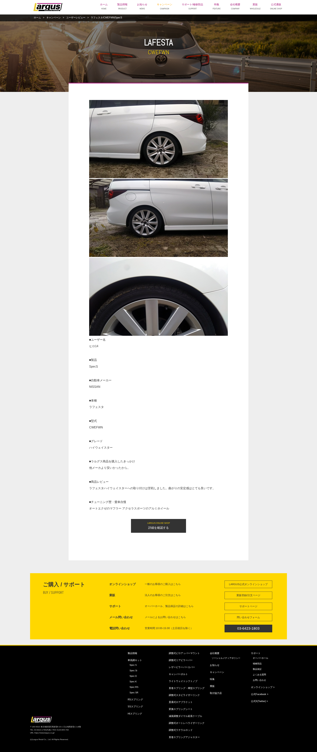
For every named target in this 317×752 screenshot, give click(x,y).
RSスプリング (135, 699)
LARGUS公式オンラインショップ (248, 584)
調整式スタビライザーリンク (184, 695)
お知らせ (142, 6)
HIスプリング (135, 713)
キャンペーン (164, 6)
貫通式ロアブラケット (181, 702)
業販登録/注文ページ (248, 595)
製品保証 (257, 669)
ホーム (104, 6)
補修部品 (257, 663)
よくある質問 (259, 674)
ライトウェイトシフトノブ (183, 681)
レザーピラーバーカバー (182, 667)
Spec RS (134, 687)
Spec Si (133, 670)
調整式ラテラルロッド (181, 730)
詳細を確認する (158, 525)
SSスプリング (135, 706)
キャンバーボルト (178, 674)
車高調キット (135, 660)
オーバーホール (260, 658)
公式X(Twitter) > (259, 701)
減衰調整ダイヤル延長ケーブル (185, 716)
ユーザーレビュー (75, 17)
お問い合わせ (259, 680)
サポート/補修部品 (192, 6)
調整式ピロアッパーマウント (184, 653)
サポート (255, 653)
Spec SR (134, 692)
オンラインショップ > (263, 687)
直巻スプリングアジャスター (184, 737)
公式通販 (276, 6)
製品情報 (122, 6)
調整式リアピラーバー (181, 660)
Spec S (133, 665)
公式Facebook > (259, 694)
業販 (255, 6)
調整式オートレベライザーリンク (187, 723)
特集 (217, 6)
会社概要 (235, 6)
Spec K (133, 681)
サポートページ (248, 606)
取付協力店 (216, 693)
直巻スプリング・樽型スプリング (187, 688)
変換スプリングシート (181, 709)
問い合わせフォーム (248, 617)
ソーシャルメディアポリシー (226, 658)
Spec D (133, 676)
